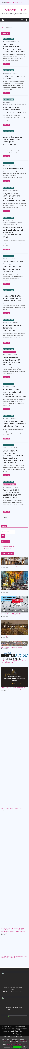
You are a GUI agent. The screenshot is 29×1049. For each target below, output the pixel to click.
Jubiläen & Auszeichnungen (9, 352)
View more (18, 1044)
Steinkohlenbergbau (7, 224)
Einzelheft (16, 41)
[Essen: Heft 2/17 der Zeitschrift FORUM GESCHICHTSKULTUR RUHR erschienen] (6, 512)
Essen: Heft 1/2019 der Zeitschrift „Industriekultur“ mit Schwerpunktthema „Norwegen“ (13, 266)
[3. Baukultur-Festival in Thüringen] (14, 561)
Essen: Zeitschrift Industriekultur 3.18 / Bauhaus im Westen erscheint (12, 361)
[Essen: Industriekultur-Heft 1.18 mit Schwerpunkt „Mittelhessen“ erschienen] (6, 438)
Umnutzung (14, 224)
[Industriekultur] (3, 20)
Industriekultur (14, 10)
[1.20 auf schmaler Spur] (6, 181)
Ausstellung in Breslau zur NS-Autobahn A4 (12, 636)
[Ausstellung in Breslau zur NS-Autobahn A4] (14, 627)
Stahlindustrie (20, 222)
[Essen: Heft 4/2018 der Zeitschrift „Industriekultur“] (6, 343)
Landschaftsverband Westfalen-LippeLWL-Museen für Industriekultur (12, 990)
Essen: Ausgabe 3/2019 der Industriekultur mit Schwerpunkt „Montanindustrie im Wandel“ (13, 232)
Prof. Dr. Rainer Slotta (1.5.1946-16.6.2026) (12, 808)
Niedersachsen (12, 104)
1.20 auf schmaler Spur (13, 168)
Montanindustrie (12, 222)
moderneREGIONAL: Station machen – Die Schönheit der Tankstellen (14, 298)
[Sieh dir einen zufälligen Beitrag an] (26, 20)
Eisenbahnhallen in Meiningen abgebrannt (11, 647)
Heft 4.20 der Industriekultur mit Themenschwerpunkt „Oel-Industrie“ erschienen (14, 48)
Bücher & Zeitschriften (8, 38)
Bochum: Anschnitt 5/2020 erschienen (14, 77)
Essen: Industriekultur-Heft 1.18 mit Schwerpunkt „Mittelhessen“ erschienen (14, 423)
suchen (3, 536)
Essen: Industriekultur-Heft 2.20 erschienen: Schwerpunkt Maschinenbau (13, 140)
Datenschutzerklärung (11, 1044)
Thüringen (18, 104)
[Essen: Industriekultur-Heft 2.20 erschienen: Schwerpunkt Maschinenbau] (6, 156)
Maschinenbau (19, 134)
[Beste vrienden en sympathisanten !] (14, 580)
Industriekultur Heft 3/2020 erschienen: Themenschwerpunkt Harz (14, 109)
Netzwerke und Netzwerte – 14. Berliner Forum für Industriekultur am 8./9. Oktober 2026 (16, 2)
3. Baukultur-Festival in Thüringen (9, 566)
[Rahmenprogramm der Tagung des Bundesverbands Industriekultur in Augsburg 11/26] (14, 946)
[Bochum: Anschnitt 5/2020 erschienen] (6, 93)
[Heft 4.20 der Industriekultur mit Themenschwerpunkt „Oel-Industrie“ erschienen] (6, 64)
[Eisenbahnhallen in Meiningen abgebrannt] (14, 643)
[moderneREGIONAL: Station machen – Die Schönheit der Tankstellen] (6, 313)
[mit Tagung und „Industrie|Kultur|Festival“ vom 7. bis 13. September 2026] (14, 656)
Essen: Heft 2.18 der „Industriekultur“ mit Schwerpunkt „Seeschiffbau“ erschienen (14, 393)
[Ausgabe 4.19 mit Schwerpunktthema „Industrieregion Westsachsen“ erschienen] (6, 211)
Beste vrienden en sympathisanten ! (10, 591)
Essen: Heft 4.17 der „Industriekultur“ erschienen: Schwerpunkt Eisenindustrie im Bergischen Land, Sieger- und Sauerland (14, 457)
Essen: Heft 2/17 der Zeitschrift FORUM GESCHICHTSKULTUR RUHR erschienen (12, 493)
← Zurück (4, 517)
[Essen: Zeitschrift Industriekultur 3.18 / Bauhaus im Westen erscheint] (6, 377)
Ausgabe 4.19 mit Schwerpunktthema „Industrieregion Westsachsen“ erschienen (14, 197)
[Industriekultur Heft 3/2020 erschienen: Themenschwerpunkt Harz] (6, 124)
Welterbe (24, 104)
